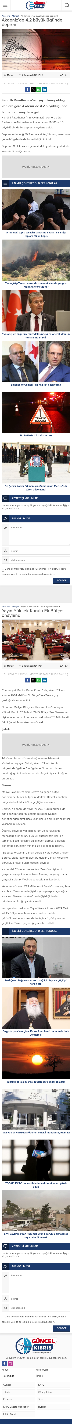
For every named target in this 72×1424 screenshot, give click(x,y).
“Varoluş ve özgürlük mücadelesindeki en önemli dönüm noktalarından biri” (36, 335)
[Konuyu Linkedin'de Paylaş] (44, 89)
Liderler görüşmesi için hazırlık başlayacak (36, 384)
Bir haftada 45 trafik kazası (36, 435)
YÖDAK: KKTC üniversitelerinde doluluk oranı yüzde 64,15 (36, 1185)
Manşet (15, 16)
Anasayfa (6, 16)
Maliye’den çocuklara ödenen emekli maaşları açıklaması (36, 1132)
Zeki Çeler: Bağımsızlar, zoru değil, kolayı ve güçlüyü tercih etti (36, 982)
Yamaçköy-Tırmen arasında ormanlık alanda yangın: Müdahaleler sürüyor (36, 285)
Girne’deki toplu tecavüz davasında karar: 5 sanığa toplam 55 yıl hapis (36, 234)
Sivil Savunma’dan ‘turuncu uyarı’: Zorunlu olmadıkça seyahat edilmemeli (36, 1235)
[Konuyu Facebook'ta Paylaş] (27, 89)
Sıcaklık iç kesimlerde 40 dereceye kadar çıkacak (36, 1081)
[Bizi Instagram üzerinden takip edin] (10, 1363)
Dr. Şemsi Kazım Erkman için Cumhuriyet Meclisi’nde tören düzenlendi (36, 488)
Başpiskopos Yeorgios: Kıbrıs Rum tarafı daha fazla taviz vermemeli (36, 1033)
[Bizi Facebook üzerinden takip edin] (4, 1363)
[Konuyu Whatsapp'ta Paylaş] (38, 89)
